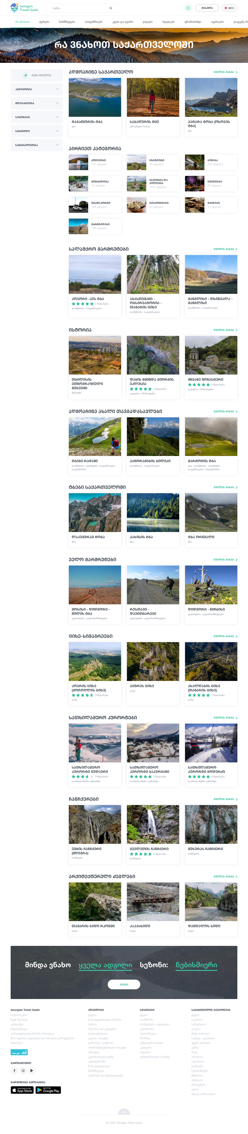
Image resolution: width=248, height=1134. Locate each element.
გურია (195, 1047)
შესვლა (207, 8)
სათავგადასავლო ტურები (104, 1019)
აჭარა (195, 1089)
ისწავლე (93, 1052)
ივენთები (217, 21)
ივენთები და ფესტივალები (105, 1075)
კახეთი (196, 1028)
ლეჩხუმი (197, 1066)
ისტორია (145, 1052)
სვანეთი (196, 1019)
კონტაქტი (17, 1024)
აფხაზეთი (197, 1061)
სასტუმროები (94, 21)
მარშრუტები (67, 21)
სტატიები (168, 21)
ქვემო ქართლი (201, 1042)
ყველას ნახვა (224, 72)
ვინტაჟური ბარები (152, 1042)
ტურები (44, 21)
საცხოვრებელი (98, 1033)
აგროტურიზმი (97, 1061)
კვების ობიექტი (98, 1038)
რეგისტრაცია (19, 1028)
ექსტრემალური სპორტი (155, 1056)
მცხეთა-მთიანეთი (203, 1094)
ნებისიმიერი (199, 1070)
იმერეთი (197, 1080)
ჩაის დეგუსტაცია (99, 1066)
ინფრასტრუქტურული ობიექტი (107, 1047)
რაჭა (194, 1052)
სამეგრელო (198, 1024)
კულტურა (146, 1047)
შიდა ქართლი (200, 1033)
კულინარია (147, 1028)
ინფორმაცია (148, 1033)
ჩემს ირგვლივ (41, 75)
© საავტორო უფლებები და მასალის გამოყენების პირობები (42, 1040)
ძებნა (124, 984)
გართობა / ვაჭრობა (101, 1042)
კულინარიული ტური (101, 1056)
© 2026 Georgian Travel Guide (124, 1122)
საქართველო (19, 1014)
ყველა (92, 1014)
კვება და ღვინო (122, 21)
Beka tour (197, 1075)
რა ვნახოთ (23, 21)
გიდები (148, 21)
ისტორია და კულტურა (102, 1028)
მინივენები (198, 1084)
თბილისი (197, 1056)
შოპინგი (145, 1038)
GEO (231, 8)
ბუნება (92, 1024)
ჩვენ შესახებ (19, 1019)
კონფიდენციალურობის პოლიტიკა (32, 1033)
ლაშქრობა (146, 1019)
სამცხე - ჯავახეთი (203, 1038)
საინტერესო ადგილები (154, 1024)
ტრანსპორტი (193, 21)
